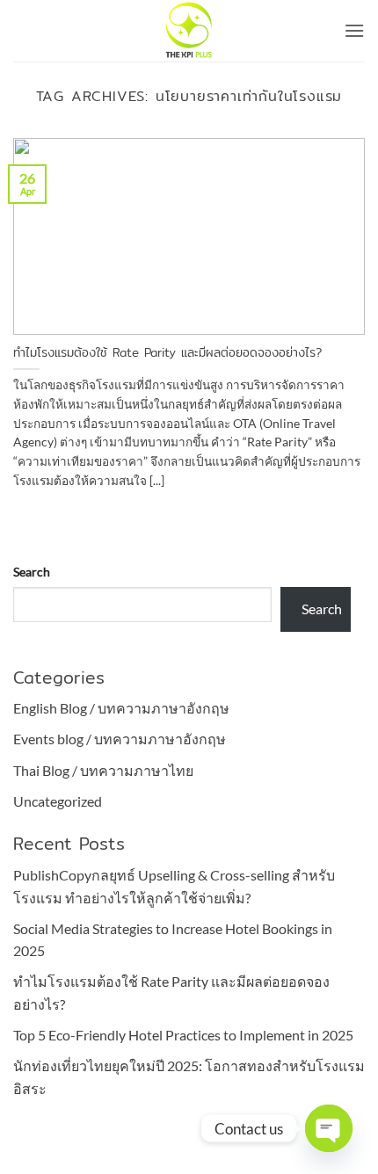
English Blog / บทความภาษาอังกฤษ (121, 707)
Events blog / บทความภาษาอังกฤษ (119, 738)
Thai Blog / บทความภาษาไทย (103, 770)
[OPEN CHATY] (329, 1128)
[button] (354, 30)
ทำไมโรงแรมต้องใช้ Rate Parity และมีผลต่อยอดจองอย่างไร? (167, 353)
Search (31, 571)
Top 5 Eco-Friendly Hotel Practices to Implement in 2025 (183, 1034)
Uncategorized (57, 801)
